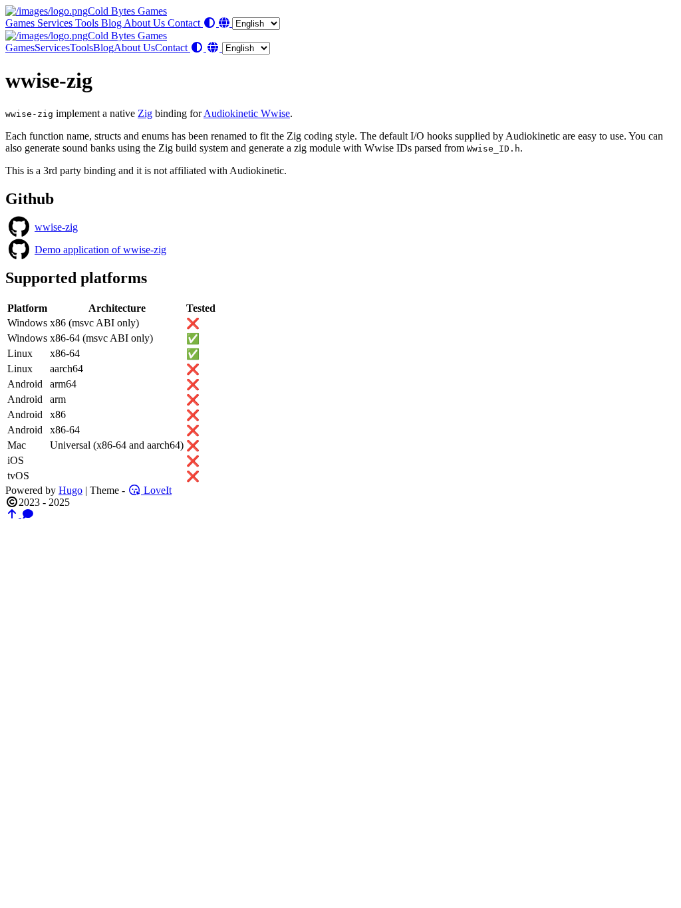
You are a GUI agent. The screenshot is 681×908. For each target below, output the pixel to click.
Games (21, 23)
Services (56, 23)
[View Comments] (28, 514)
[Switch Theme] (211, 23)
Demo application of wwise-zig (100, 249)
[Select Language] (249, 23)
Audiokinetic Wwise (247, 113)
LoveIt (156, 490)
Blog (112, 23)
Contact (185, 23)
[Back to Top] (13, 514)
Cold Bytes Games (127, 11)
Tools (88, 23)
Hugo (70, 490)
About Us (146, 23)
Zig (145, 113)
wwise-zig (56, 227)
